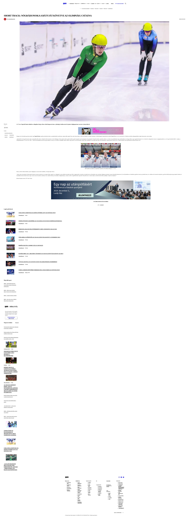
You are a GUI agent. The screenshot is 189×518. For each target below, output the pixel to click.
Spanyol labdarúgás (79, 485)
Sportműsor (92, 8)
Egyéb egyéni (89, 492)
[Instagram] (119, 477)
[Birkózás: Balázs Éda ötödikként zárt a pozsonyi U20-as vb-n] (10, 233)
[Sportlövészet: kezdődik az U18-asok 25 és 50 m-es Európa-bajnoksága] (10, 225)
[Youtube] (123, 477)
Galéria (107, 3)
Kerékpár (89, 487)
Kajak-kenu (89, 486)
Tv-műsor (110, 497)
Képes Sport (96, 8)
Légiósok (5, 365)
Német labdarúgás (79, 490)
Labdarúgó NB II (69, 485)
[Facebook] (121, 477)
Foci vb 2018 (79, 496)
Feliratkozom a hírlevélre (11, 318)
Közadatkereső (120, 499)
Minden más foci (79, 500)
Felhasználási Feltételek (120, 506)
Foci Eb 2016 (79, 498)
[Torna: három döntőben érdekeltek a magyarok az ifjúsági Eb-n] (10, 274)
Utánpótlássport (110, 8)
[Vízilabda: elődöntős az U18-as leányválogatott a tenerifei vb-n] (10, 241)
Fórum (109, 496)
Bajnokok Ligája (79, 492)
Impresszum (120, 482)
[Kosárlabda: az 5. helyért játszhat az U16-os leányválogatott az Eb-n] (10, 257)
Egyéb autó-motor (109, 494)
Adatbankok (72, 3)
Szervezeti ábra (120, 495)
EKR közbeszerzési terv (120, 493)
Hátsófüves (69, 487)
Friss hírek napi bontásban (85, 8)
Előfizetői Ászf (120, 502)
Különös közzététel (120, 497)
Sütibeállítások (121, 508)
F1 (95, 3)
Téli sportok (89, 494)
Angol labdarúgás (79, 483)
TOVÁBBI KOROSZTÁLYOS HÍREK (100, 201)
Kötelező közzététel (120, 491)
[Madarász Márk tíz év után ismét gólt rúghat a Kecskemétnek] (11, 347)
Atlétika (89, 482)
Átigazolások (69, 488)
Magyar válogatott (68, 490)
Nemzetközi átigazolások (80, 502)
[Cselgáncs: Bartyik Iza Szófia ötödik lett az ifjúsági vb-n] (11, 444)
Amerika (92, 3)
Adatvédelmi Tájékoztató (120, 504)
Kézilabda (99, 486)
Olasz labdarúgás (7, 382)
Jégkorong (100, 489)
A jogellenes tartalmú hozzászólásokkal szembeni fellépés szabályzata (121, 487)
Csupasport (101, 8)
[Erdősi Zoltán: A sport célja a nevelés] (10, 249)
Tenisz (89, 490)
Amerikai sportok (99, 491)
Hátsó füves (105, 8)
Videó (109, 499)
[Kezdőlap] (65, 3)
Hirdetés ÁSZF (120, 500)
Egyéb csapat (99, 495)
